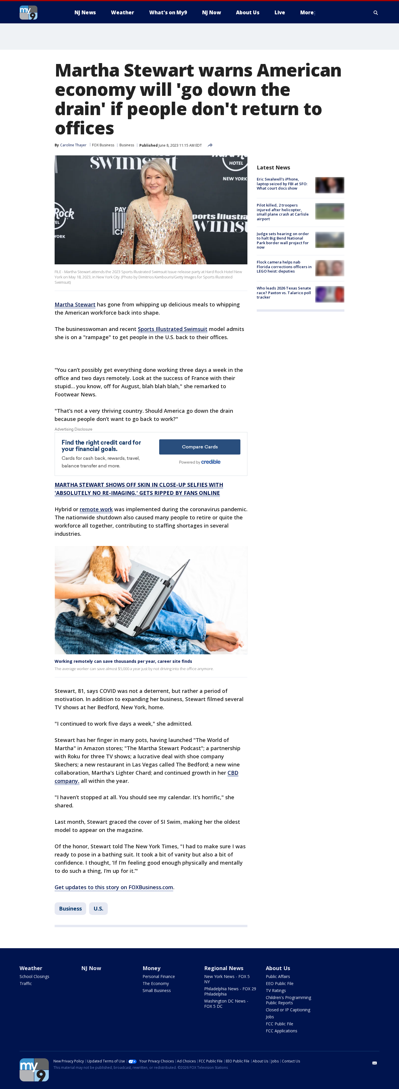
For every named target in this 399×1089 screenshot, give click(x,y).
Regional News (223, 968)
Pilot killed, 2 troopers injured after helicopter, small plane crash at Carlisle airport (283, 211)
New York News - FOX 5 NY (227, 979)
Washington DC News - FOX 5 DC (226, 1003)
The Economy (156, 983)
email (374, 1063)
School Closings (34, 976)
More (307, 12)
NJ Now (91, 968)
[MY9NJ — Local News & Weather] (39, 13)
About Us (278, 968)
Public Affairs (278, 976)
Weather (31, 968)
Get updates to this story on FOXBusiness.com (114, 887)
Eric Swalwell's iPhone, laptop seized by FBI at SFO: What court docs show (282, 183)
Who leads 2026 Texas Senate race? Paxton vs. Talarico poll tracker (284, 292)
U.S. (98, 908)
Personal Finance (159, 976)
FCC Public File (279, 1023)
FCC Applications (281, 1030)
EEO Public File (280, 983)
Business (126, 145)
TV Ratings (276, 990)
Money (151, 968)
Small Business (157, 990)
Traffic (26, 983)
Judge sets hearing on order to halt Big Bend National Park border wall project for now (283, 240)
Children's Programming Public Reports (288, 1000)
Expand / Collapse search (375, 12)
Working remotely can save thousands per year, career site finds (123, 661)
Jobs (270, 1016)
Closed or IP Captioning (288, 1009)
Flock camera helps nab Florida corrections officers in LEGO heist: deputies (284, 266)
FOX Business (103, 145)
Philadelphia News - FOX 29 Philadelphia (230, 991)
